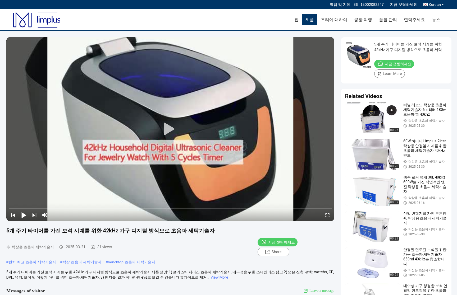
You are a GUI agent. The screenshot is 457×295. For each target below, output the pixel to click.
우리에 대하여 (334, 19)
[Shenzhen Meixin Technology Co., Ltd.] (43, 19)
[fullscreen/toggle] (327, 215)
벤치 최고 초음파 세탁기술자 (32, 262)
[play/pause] (24, 215)
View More (219, 277)
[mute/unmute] (45, 215)
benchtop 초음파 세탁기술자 (131, 262)
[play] (170, 129)
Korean (435, 4)
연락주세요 (414, 19)
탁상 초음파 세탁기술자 (82, 262)
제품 (309, 19)
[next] (34, 215)
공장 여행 (363, 19)
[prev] (13, 215)
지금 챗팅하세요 (403, 4)
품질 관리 (388, 19)
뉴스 (436, 19)
